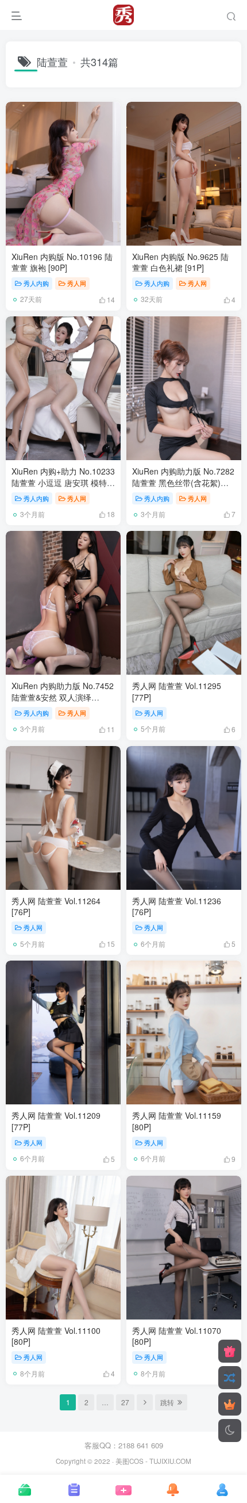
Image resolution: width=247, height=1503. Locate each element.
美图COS (129, 1461)
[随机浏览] (229, 1377)
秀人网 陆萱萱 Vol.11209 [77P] (56, 1121)
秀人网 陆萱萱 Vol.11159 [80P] (176, 1121)
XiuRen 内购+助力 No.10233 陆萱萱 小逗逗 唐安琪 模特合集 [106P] (63, 482)
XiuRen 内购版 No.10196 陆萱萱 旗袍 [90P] (62, 262)
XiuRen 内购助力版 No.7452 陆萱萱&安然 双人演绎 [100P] (62, 697)
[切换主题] (229, 1430)
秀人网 (76, 283)
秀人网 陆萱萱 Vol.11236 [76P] (176, 906)
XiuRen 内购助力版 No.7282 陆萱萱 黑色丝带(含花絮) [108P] (183, 482)
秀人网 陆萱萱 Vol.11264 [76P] (56, 906)
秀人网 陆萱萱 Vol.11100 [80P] (56, 1336)
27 (125, 1402)
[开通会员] (229, 1404)
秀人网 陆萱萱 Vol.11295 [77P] (176, 691)
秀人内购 (36, 283)
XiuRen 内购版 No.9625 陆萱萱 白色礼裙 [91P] (180, 262)
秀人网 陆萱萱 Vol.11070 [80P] (176, 1336)
